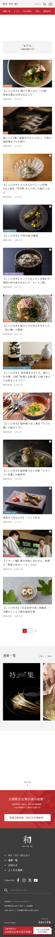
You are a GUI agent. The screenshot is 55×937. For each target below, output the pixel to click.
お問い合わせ (9, 910)
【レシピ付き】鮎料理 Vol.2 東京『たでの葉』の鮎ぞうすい (26, 425)
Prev (41, 656)
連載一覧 (6, 11)
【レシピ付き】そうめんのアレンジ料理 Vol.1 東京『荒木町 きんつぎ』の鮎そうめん (26, 188)
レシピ (16, 11)
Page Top (27, 782)
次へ (36, 631)
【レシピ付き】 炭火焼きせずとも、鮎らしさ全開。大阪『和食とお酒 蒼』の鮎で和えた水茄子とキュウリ (26, 376)
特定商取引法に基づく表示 (13, 906)
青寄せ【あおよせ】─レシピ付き (21, 517)
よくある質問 (15, 870)
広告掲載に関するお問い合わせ (28, 910)
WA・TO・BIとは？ (19, 855)
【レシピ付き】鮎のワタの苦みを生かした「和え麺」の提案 (26, 327)
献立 (38, 11)
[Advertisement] (27, 26)
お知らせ (12, 865)
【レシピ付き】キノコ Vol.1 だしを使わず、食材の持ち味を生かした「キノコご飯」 (27, 280)
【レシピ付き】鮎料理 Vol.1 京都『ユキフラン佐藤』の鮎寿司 (26, 472)
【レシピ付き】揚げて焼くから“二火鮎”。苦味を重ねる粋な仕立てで (26, 92)
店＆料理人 (27, 11)
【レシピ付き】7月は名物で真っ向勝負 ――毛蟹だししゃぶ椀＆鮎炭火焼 (27, 609)
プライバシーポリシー (21, 901)
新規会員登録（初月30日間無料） (27, 817)
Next (50, 656)
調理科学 (47, 11)
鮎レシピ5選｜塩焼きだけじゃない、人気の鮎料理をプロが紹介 (27, 139)
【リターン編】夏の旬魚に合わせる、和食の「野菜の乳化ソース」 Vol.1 (26, 562)
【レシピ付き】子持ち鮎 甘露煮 (20, 235)
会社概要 (29, 906)
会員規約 (7, 901)
